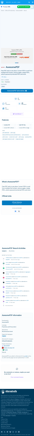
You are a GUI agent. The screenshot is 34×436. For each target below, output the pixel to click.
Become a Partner (5, 426)
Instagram (24, 412)
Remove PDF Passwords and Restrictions (12, 134)
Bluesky (15, 412)
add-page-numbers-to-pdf (8, 139)
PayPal (14, 415)
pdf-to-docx (5, 137)
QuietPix (7, 292)
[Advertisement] (17, 30)
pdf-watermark (6, 132)
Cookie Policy (4, 422)
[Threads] (13, 432)
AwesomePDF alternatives (16, 91)
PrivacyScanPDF (9, 269)
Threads (19, 412)
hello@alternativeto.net (7, 410)
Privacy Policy (4, 421)
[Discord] (2, 432)
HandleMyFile (9, 278)
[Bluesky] (10, 432)
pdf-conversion (25, 134)
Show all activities (9, 305)
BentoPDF (7, 346)
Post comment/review (17, 377)
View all (4, 352)
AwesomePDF (19, 257)
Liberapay (7, 415)
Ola (12, 399)
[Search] (29, 2)
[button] (4, 77)
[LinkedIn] (19, 432)
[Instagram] (16, 432)
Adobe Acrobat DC (9, 348)
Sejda (6, 350)
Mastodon (9, 412)
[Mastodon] (7, 432)
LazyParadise (9, 288)
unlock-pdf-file (28, 137)
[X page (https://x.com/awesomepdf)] (19, 211)
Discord (19, 410)
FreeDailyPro (8, 283)
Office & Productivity (7, 341)
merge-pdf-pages (19, 139)
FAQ (2, 417)
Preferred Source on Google (8, 428)
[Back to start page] (2, 2)
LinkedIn (3, 414)
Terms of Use (4, 419)
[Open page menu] (32, 2)
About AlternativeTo (6, 424)
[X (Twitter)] (4, 432)
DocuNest (8, 264)
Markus (17, 399)
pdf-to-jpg (13, 132)
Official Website (17, 202)
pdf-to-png (21, 137)
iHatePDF (8, 259)
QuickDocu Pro (9, 297)
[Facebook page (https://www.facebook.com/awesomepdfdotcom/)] (15, 211)
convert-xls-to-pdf (13, 137)
